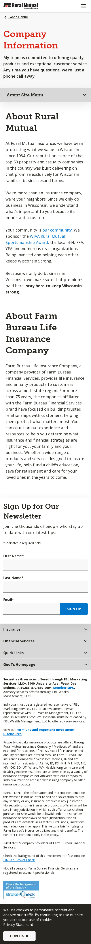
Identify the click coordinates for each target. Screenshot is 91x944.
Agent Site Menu (25, 95)
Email (8, 599)
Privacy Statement (18, 924)
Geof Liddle (18, 17)
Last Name (13, 577)
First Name (13, 555)
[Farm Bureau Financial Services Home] (26, 6)
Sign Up (74, 609)
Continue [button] (19, 936)
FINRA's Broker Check (19, 860)
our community (57, 230)
